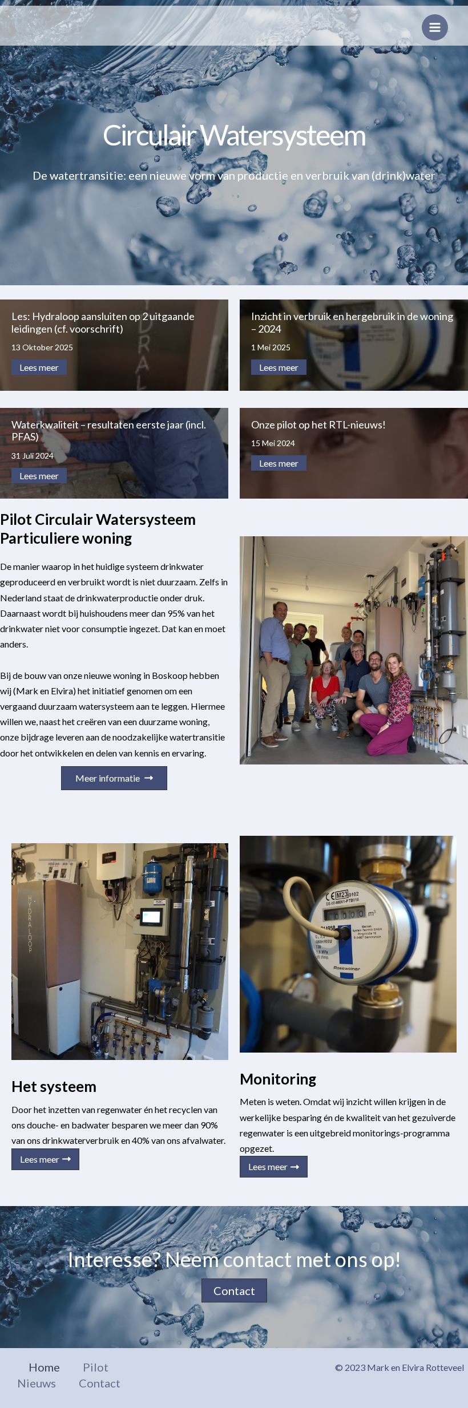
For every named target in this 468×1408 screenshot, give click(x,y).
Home (44, 1367)
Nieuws (36, 1383)
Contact (99, 1383)
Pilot (95, 1367)
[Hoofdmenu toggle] (435, 27)
